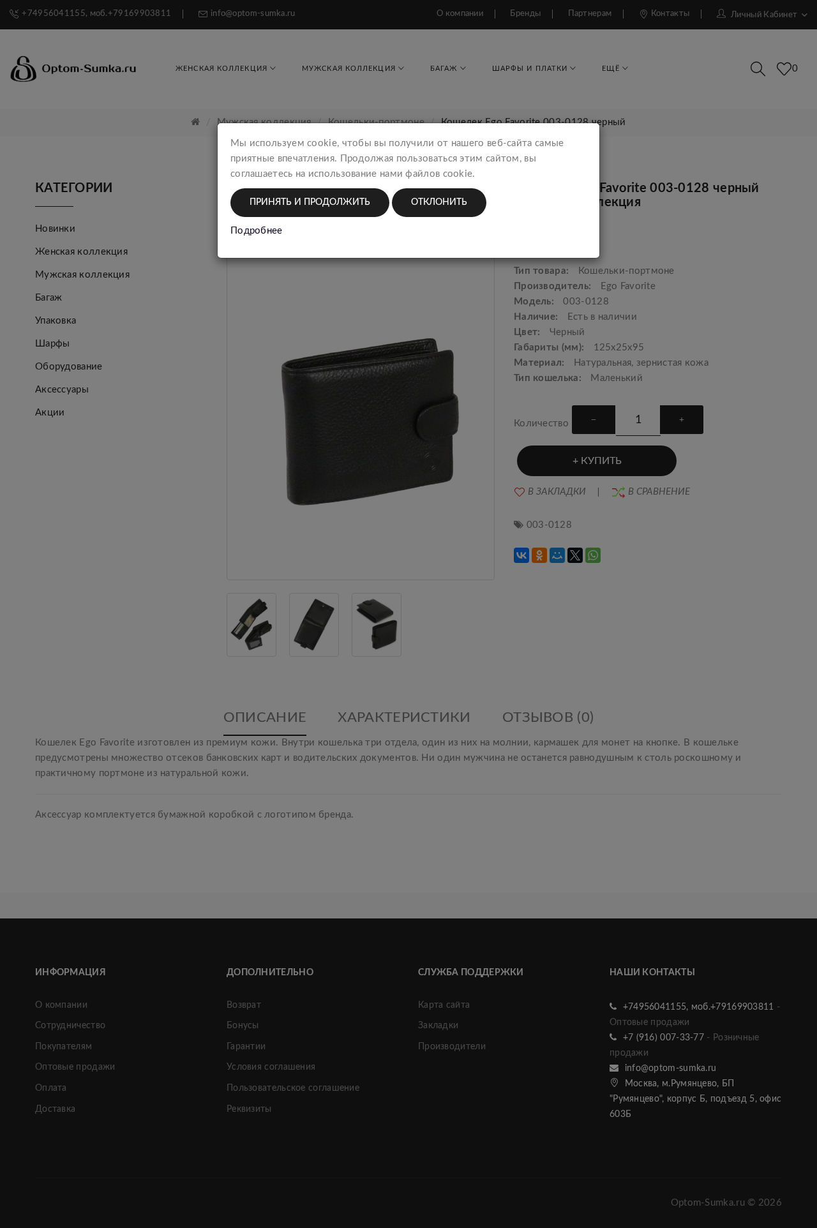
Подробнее (256, 231)
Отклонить (439, 202)
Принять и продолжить (310, 202)
